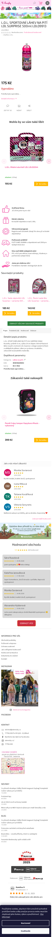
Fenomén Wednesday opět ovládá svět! (16, 839)
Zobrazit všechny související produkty (26, 323)
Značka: (8, 35)
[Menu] (47, 3)
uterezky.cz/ (9, 740)
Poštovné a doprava (8, 643)
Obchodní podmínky (8, 640)
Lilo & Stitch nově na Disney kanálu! (14, 802)
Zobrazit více (26, 623)
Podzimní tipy (6, 796)
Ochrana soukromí (8, 646)
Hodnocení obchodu (26, 544)
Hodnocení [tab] (25, 330)
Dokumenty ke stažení (9, 656)
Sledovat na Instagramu (21, 710)
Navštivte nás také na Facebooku (17, 737)
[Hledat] (34, 3)
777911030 (9, 744)
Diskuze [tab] (33, 330)
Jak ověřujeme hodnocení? (11, 649)
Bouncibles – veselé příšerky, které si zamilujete (19, 834)
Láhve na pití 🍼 (19, 360)
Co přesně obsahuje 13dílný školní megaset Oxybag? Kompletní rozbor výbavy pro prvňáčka (24, 789)
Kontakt (4, 659)
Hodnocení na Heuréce (9, 653)
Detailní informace (8, 99)
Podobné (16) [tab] (14, 330)
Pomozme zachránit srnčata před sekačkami (17, 828)
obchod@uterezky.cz (13, 729)
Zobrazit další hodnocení (41, 519)
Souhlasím (25, 931)
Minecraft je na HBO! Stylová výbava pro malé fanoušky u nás (23, 808)
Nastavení (25, 923)
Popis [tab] (5, 330)
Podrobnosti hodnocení (32, 32)
